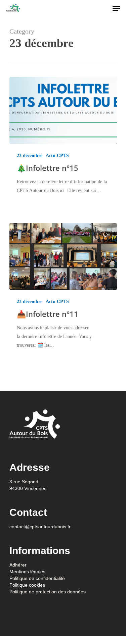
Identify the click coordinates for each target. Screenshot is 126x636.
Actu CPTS (57, 155)
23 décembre (29, 155)
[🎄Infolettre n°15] (63, 110)
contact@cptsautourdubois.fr (40, 526)
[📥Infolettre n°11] (63, 256)
